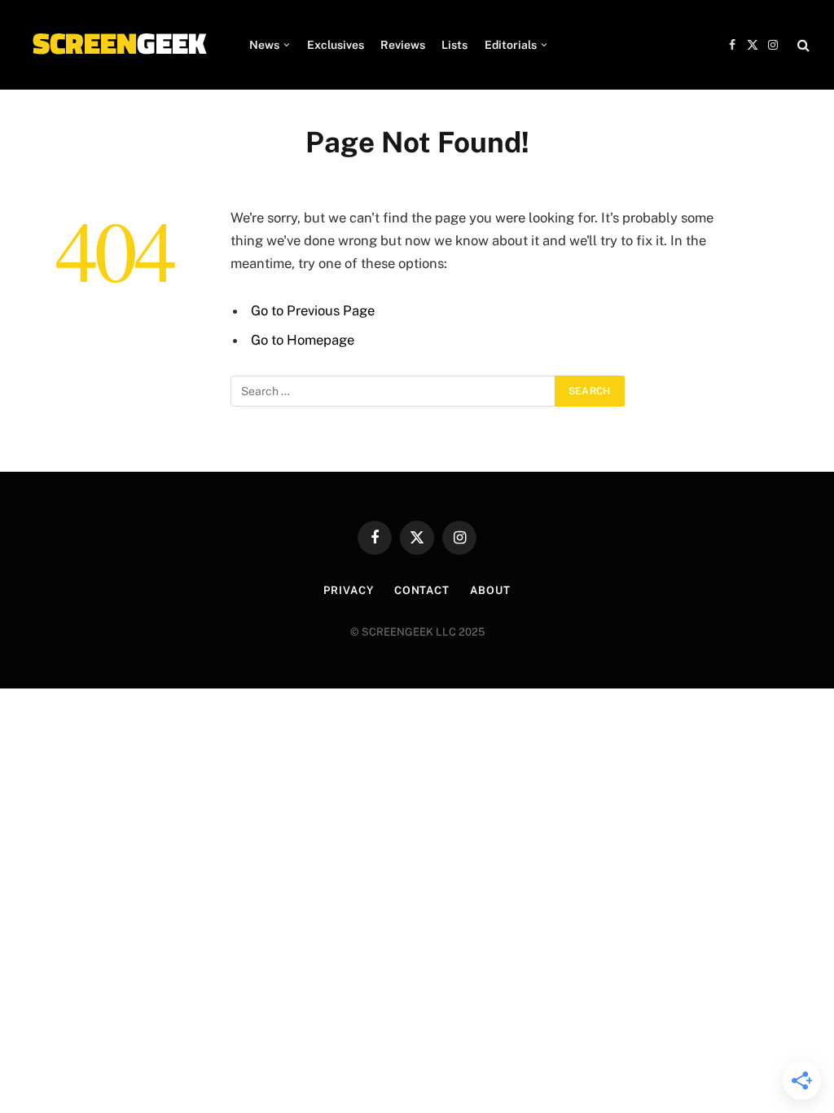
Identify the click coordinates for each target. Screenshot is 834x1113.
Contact (422, 590)
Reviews (402, 44)
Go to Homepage (302, 340)
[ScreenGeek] (118, 45)
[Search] (802, 45)
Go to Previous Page (313, 310)
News (264, 44)
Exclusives (335, 44)
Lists (454, 44)
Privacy (348, 590)
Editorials (511, 44)
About (490, 590)
